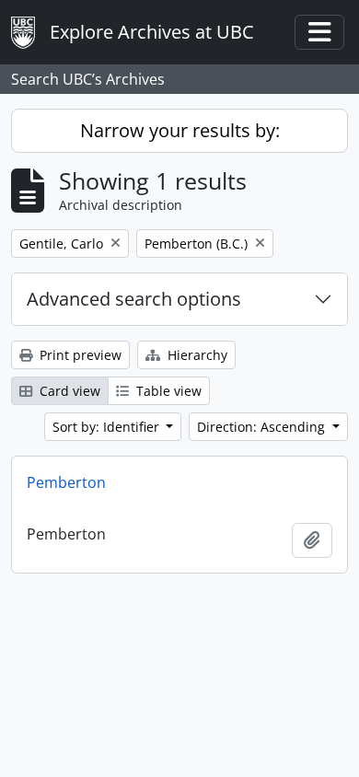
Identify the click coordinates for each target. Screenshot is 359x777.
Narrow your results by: (180, 130)
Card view (68, 391)
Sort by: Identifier (107, 426)
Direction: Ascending (263, 426)
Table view (167, 391)
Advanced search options (134, 298)
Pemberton (66, 482)
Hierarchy (195, 355)
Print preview (79, 355)
